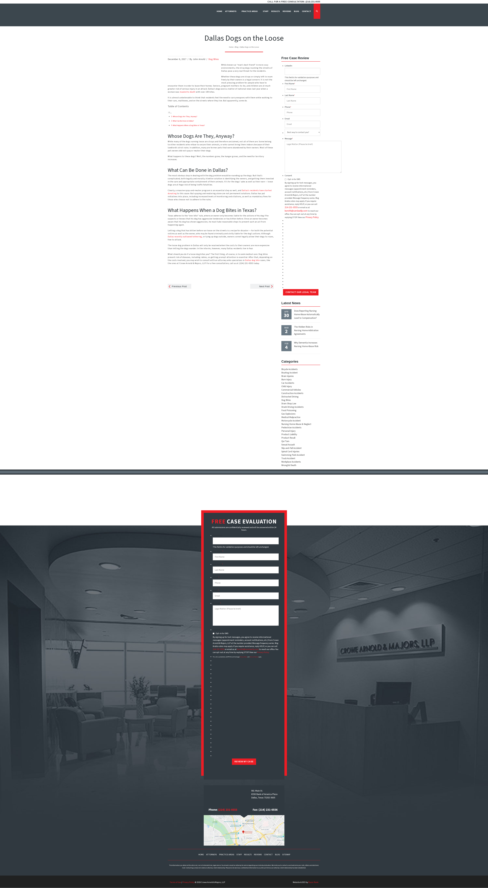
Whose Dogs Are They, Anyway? (185, 116)
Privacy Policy (312, 217)
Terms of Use (175, 882)
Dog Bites (213, 59)
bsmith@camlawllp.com (296, 210)
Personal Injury (288, 431)
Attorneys (211, 854)
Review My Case (243, 762)
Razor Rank (313, 882)
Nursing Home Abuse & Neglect (296, 424)
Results (248, 854)
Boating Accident (289, 372)
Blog (236, 47)
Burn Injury (286, 379)
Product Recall (288, 437)
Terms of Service (254, 657)
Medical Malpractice (290, 417)
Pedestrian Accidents (291, 427)
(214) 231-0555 (227, 810)
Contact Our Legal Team (301, 292)
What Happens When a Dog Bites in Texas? (189, 125)
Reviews (258, 854)
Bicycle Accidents (289, 369)
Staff (239, 854)
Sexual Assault (288, 444)
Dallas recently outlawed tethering (185, 236)
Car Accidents (287, 383)
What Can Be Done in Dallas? (183, 121)
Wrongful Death (288, 465)
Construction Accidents (292, 393)
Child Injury (286, 386)
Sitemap (286, 854)
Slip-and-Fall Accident (291, 448)
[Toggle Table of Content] (170, 113)
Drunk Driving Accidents (292, 407)
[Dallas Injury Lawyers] (180, 15)
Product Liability (289, 434)
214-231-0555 (291, 207)
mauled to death (187, 92)
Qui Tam (285, 441)
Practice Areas (226, 854)
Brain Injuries (287, 376)
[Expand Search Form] (317, 11)
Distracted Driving (290, 396)
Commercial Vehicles (291, 389)
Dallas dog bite (252, 260)
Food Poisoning (288, 410)
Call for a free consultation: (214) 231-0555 (294, 2)
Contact (268, 854)
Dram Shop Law (288, 403)
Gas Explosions (288, 413)
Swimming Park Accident (293, 455)
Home (231, 47)
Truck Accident (288, 458)
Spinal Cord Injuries (290, 451)
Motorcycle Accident (291, 420)
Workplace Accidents (291, 461)
